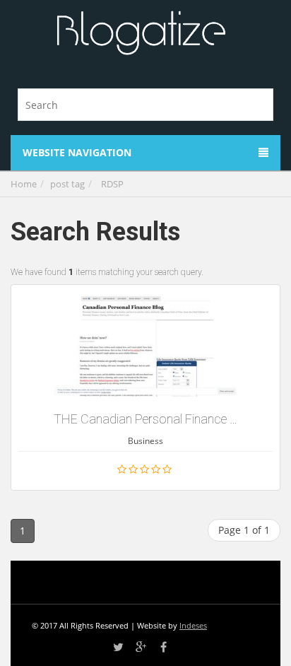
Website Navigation (77, 152)
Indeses (193, 625)
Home (24, 183)
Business (145, 441)
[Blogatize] (140, 33)
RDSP (112, 183)
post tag (67, 183)
